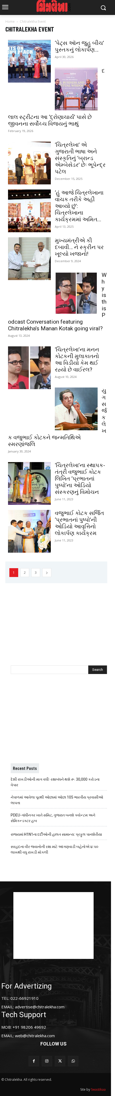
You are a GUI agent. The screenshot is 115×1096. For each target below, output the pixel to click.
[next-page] (46, 572)
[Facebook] (34, 1061)
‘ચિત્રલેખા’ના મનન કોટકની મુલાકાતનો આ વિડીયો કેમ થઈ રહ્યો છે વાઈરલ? (77, 359)
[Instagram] (47, 1061)
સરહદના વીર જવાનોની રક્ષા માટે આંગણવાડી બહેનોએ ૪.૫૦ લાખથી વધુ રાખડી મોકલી (54, 849)
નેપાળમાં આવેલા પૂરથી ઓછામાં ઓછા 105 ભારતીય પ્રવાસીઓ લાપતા (57, 800)
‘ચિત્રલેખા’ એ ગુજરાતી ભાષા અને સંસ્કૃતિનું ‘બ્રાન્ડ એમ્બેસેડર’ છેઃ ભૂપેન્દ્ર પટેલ (80, 158)
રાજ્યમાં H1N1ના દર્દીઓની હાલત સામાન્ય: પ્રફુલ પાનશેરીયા (56, 834)
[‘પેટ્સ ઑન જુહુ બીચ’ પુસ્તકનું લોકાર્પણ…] (29, 61)
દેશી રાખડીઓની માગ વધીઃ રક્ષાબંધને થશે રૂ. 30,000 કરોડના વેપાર (55, 782)
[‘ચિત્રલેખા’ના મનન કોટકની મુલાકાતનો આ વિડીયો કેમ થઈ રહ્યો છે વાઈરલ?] (29, 367)
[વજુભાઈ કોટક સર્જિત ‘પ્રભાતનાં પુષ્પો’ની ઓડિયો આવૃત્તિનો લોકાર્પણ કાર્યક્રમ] (29, 531)
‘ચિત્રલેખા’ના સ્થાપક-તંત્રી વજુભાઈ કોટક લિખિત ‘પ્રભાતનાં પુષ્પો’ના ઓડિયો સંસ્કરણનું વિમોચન (80, 478)
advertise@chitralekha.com (39, 1006)
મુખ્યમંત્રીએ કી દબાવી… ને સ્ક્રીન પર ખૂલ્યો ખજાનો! (79, 247)
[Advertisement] (59, 617)
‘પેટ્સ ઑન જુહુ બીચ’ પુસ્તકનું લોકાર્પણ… (79, 46)
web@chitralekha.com (35, 1035)
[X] (60, 1061)
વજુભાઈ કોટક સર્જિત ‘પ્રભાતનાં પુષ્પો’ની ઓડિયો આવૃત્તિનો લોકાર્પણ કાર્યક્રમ (79, 523)
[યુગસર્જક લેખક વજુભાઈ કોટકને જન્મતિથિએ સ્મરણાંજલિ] (76, 409)
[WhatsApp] (73, 1061)
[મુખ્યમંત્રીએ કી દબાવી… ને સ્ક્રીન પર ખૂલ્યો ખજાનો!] (29, 258)
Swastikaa (98, 1089)
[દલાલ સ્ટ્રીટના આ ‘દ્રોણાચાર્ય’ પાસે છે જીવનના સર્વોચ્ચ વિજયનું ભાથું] (76, 89)
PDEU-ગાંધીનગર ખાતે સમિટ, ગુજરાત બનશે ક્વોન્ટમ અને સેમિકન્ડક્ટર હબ (53, 818)
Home (10, 21)
